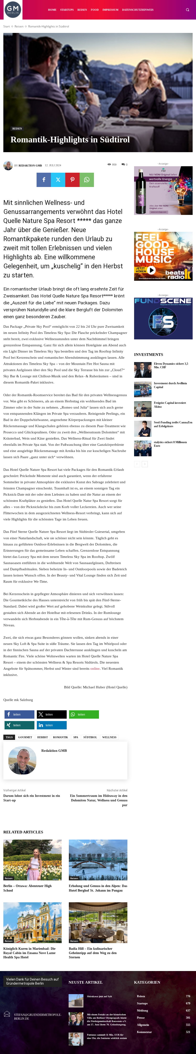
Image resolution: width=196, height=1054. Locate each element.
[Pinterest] (72, 180)
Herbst (42, 737)
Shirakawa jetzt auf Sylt (99, 996)
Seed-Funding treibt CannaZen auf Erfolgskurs (173, 424)
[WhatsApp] (87, 180)
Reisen (19, 26)
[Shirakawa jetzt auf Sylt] (76, 1000)
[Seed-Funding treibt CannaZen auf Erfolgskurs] (143, 428)
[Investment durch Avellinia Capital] (143, 389)
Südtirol (90, 737)
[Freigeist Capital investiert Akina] (143, 409)
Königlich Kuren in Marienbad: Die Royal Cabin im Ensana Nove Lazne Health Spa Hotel (29, 953)
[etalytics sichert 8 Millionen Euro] (143, 448)
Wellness (109, 737)
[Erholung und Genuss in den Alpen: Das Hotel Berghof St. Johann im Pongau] (98, 860)
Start (6, 26)
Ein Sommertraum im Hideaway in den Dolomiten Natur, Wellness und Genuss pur (98, 800)
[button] (187, 10)
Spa (75, 737)
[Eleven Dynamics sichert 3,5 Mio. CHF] (143, 370)
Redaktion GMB (30, 165)
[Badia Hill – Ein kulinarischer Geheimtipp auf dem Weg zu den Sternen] (98, 922)
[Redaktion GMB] (8, 165)
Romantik (60, 737)
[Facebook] (44, 180)
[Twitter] (58, 180)
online (95, 668)
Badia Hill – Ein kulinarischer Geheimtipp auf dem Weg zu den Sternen (93, 953)
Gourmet (25, 737)
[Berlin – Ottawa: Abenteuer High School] (32, 860)
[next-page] (145, 464)
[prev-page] (137, 464)
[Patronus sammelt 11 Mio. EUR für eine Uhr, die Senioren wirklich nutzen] (76, 1039)
